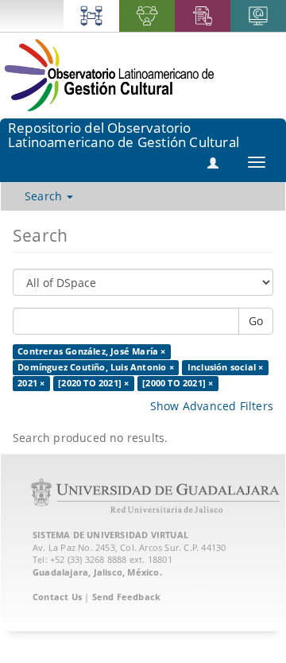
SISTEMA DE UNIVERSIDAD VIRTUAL (110, 535)
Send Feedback (126, 597)
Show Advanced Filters (211, 405)
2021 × (30, 383)
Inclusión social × (225, 367)
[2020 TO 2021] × (93, 383)
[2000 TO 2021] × (177, 383)
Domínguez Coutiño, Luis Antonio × (95, 367)
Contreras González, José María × (91, 351)
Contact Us (57, 597)
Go (256, 320)
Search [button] (45, 196)
